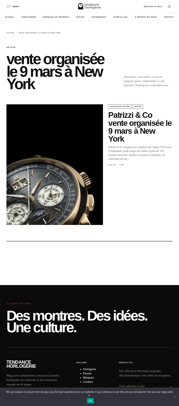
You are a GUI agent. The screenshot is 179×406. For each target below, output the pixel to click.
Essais (80, 17)
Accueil (10, 17)
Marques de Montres (56, 17)
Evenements (99, 17)
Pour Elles (121, 17)
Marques (88, 377)
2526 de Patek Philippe (120, 106)
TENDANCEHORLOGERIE (21, 364)
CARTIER (137, 106)
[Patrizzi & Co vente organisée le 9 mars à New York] (54, 164)
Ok (90, 400)
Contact (169, 17)
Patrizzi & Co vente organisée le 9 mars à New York (139, 126)
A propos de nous (146, 17)
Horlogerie (29, 17)
